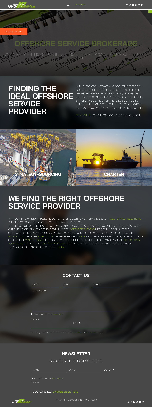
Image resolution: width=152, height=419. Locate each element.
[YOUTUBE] (139, 5)
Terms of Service (91, 333)
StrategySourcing (38, 174)
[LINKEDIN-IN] (127, 5)
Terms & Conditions (72, 400)
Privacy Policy (57, 314)
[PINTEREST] (141, 5)
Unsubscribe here (65, 391)
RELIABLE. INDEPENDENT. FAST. (114, 178)
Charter (114, 174)
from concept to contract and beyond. (38, 178)
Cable (81, 236)
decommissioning (54, 243)
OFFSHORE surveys (82, 229)
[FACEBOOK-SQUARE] (133, 5)
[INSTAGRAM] (136, 5)
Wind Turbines (34, 240)
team (61, 247)
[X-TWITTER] (130, 5)
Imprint (58, 400)
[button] (68, 5)
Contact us (83, 115)
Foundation (16, 236)
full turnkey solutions (125, 218)
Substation (45, 236)
